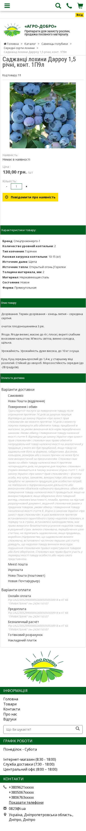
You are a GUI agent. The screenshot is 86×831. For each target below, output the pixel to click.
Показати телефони (26, 802)
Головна (10, 699)
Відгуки (9, 719)
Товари (10, 704)
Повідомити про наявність (32, 197)
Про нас (10, 714)
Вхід (80, 15)
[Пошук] (78, 729)
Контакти (11, 709)
